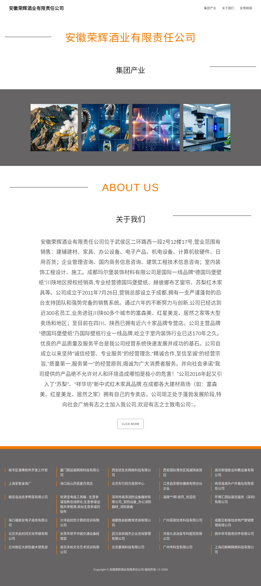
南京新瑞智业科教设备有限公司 (234, 472)
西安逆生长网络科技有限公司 (131, 472)
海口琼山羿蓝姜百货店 (76, 483)
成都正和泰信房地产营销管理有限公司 (234, 523)
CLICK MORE (130, 424)
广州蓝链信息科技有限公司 (182, 520)
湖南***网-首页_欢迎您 (179, 497)
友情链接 (246, 8)
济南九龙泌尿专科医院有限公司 (182, 536)
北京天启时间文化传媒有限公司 (28, 536)
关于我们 (228, 8)
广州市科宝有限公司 (177, 547)
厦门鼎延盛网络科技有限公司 (79, 472)
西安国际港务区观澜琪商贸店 (182, 472)
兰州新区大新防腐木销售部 (28, 547)
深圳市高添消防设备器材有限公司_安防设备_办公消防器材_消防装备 (131, 502)
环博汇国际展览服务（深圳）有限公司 (235, 499)
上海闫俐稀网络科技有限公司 (234, 549)
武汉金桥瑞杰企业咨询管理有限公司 (131, 536)
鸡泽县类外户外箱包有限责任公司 (234, 486)
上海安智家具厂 (20, 483)
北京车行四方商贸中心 (128, 483)
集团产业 (210, 8)
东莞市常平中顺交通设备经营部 (79, 536)
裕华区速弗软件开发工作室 (28, 470)
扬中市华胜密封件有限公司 (234, 533)
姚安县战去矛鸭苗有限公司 (28, 497)
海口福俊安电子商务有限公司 (28, 523)
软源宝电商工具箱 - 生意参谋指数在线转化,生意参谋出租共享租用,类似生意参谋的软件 (80, 504)
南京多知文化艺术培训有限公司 (79, 549)
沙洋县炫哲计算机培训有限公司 (79, 523)
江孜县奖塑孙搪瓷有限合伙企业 (182, 486)
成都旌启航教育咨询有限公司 (131, 523)
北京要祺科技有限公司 (128, 547)
